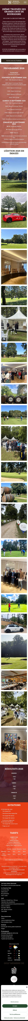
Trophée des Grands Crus (7, 938)
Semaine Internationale (7, 935)
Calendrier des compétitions (8, 902)
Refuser (15, 1010)
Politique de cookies (8, 1017)
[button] (27, 987)
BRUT (14, 776)
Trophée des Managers (7, 937)
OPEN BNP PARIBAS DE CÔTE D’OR (9, 933)
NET (15, 779)
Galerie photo (4, 891)
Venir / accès (4, 895)
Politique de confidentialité (19, 1017)
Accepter (15, 1006)
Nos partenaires (5, 893)
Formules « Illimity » (6, 907)
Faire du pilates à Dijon (6, 922)
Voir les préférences (15, 1014)
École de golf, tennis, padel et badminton (11, 926)
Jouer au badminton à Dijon (8, 920)
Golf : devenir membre (6, 909)
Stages (3, 928)
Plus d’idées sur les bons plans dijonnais (11, 885)
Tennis (2, 918)
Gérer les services (15, 1001)
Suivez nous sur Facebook (14, 60)
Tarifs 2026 (4, 911)
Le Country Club (5, 890)
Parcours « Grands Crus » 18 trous (9, 900)
